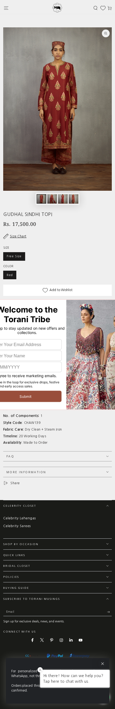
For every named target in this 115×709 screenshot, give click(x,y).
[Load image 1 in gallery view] (41, 199)
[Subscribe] (109, 612)
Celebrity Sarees (17, 526)
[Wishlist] (103, 8)
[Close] (102, 663)
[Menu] (6, 8)
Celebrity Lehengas (19, 518)
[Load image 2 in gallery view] (52, 199)
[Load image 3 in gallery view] (62, 199)
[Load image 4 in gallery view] (73, 199)
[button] (95, 8)
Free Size (14, 256)
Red (10, 275)
